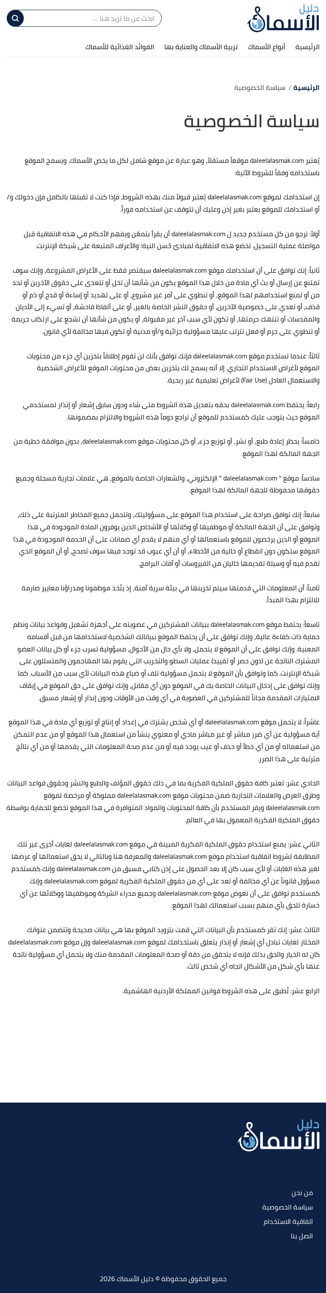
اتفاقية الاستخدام (288, 1222)
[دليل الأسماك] (283, 18)
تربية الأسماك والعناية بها (201, 46)
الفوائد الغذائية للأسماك (119, 46)
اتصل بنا (302, 1236)
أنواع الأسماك (266, 46)
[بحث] (15, 18)
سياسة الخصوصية (287, 1207)
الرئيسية (307, 46)
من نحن (302, 1193)
